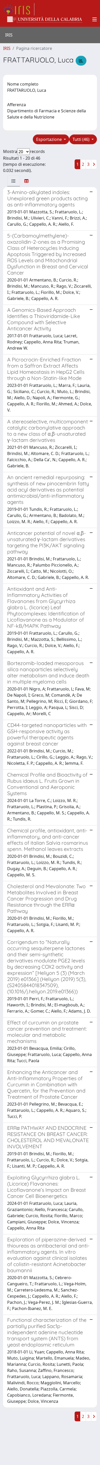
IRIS (7, 48)
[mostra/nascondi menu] (94, 19)
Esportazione (49, 139)
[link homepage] (18, 9)
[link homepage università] (45, 19)
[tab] (13, 181)
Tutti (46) (82, 139)
